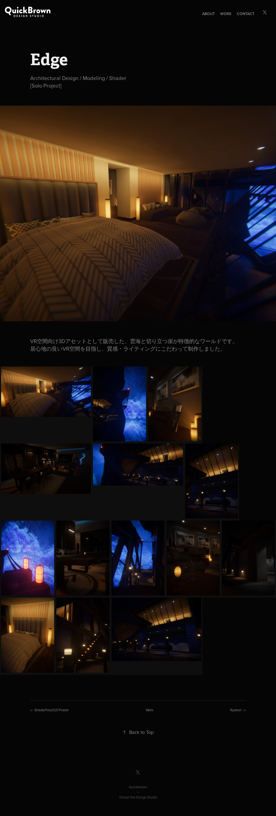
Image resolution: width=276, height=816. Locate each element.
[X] (265, 12)
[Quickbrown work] (23, 11)
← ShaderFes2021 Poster (49, 709)
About (208, 13)
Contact (245, 13)
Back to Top (138, 732)
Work (226, 13)
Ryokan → (238, 709)
